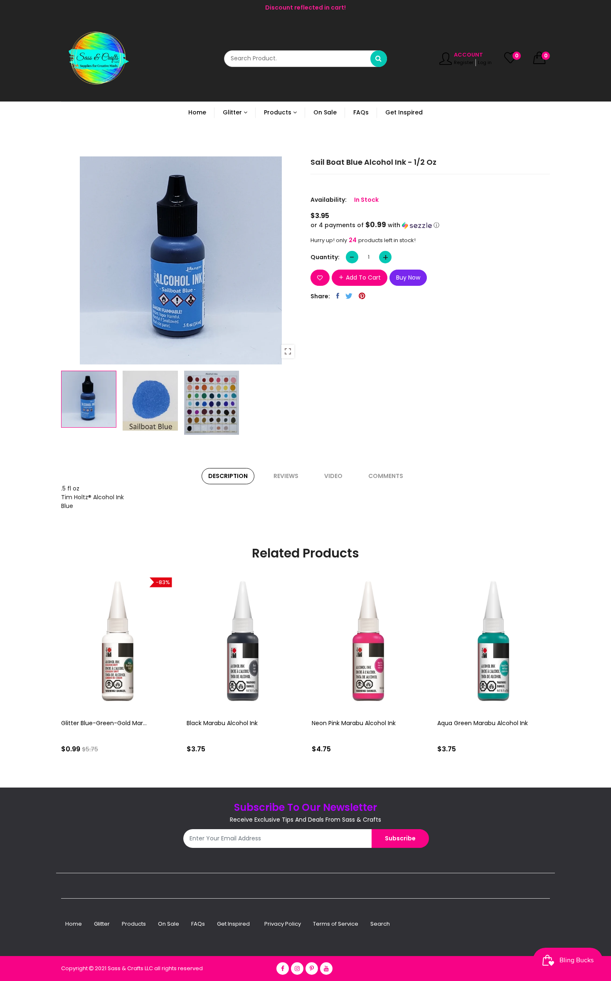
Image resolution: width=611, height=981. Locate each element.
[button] (430, 225)
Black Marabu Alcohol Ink (222, 723)
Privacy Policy (282, 924)
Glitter (102, 924)
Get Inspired (233, 924)
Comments (385, 476)
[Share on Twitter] (348, 296)
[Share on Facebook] (337, 296)
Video (333, 476)
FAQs (198, 924)
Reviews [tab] (285, 476)
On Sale (168, 924)
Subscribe (400, 838)
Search (380, 924)
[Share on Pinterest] (362, 296)
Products (134, 924)
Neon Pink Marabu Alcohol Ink (354, 723)
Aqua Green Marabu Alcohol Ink (482, 723)
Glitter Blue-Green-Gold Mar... (104, 723)
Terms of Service (335, 924)
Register (463, 62)
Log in (485, 62)
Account (468, 55)
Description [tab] (228, 476)
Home (73, 924)
